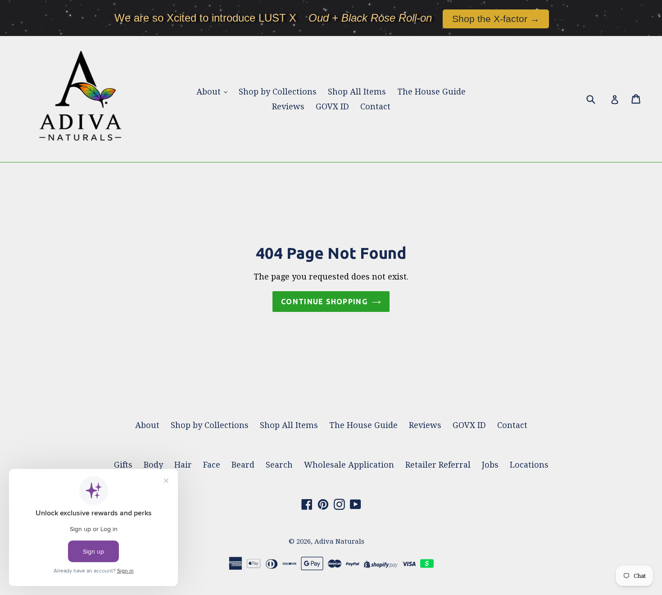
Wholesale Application (349, 464)
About (209, 91)
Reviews (288, 106)
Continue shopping (324, 302)
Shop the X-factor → (496, 19)
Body (153, 464)
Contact (375, 106)
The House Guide (431, 91)
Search (279, 464)
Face (211, 464)
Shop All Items (357, 91)
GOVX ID (332, 106)
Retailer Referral (438, 464)
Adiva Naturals (339, 541)
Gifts (123, 464)
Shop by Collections (278, 91)
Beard (242, 464)
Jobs (490, 464)
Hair (183, 464)
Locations (529, 464)
